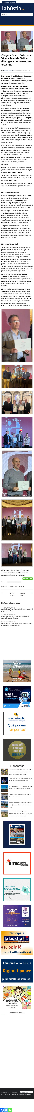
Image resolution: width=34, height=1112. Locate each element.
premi (18, 582)
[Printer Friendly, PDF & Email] (27, 578)
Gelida (21, 586)
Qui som (9, 1094)
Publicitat (14, 1094)
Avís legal (3, 1094)
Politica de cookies (21, 1094)
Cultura (16, 586)
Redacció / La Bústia (8, 70)
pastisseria (11, 582)
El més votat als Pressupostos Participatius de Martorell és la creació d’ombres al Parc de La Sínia (20, 813)
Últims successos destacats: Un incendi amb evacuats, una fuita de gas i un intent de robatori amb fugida (20, 772)
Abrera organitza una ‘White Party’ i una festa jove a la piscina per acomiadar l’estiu (20, 805)
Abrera (10, 586)
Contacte (28, 1094)
